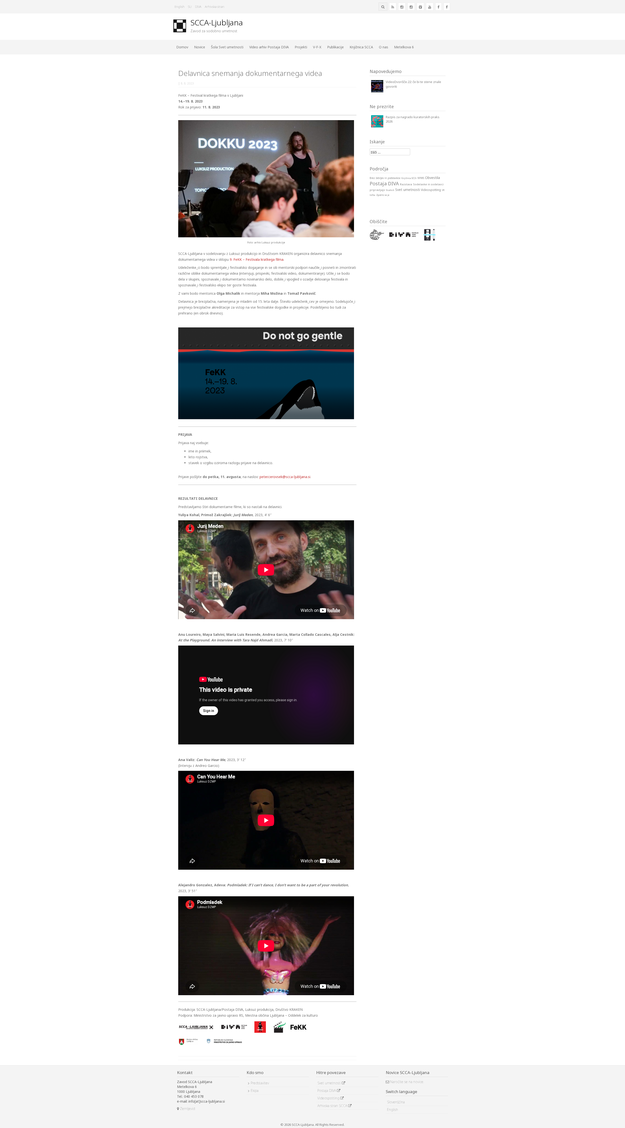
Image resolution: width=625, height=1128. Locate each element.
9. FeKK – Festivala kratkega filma (256, 259)
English (180, 6)
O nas (383, 47)
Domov (182, 47)
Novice (199, 47)
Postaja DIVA (327, 1090)
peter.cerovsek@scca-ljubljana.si (285, 476)
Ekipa (255, 1090)
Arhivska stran (214, 6)
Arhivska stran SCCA (332, 1105)
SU (190, 6)
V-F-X (317, 47)
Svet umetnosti (329, 1083)
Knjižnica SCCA (361, 47)
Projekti (301, 47)
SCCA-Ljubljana (216, 22)
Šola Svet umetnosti (227, 47)
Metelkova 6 (404, 47)
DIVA (198, 6)
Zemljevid (187, 1108)
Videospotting (328, 1098)
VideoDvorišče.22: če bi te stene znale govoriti (413, 84)
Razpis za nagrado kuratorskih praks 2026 (412, 119)
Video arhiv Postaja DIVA (269, 47)
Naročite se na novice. (406, 1081)
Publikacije (335, 47)
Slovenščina (396, 1102)
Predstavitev (260, 1083)
